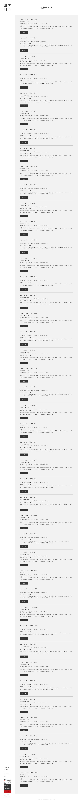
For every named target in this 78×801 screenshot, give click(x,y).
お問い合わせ (7, 788)
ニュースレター (26, 21)
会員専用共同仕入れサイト (7, 795)
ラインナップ (6, 769)
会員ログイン (7, 791)
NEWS (5, 776)
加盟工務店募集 (7, 785)
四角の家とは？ (7, 767)
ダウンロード (24, 32)
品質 (4, 771)
